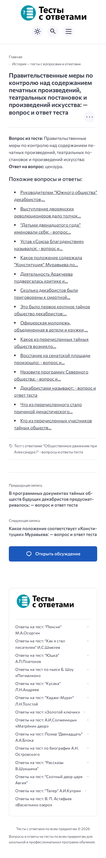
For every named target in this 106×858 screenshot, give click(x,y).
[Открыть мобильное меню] (68, 31)
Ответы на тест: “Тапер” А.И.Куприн (48, 790)
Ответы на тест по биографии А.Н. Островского (47, 751)
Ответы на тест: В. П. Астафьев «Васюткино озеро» (43, 801)
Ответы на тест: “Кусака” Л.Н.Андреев (38, 686)
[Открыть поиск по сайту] (53, 31)
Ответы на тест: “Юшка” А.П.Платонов (37, 658)
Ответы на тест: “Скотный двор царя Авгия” (48, 779)
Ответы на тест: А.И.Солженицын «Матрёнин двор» (46, 723)
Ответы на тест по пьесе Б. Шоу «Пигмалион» (44, 672)
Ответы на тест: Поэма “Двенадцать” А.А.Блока (48, 737)
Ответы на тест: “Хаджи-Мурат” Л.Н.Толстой (44, 700)
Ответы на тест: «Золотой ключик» (47, 712)
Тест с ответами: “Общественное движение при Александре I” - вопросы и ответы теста (55, 448)
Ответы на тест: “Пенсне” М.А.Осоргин (38, 629)
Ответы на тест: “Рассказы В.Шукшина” (39, 765)
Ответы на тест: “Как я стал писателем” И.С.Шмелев (40, 644)
